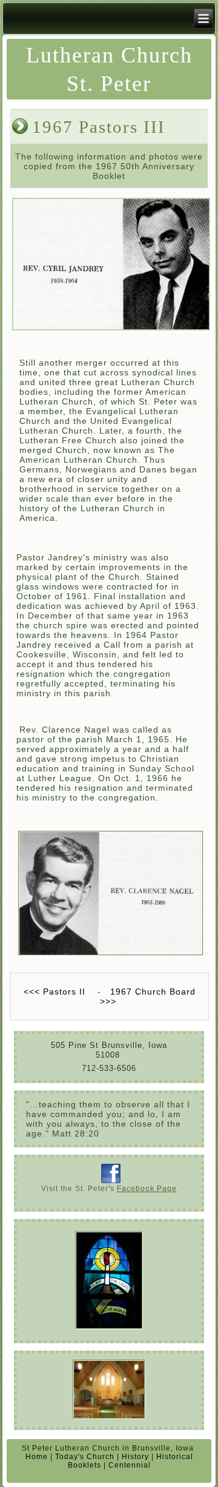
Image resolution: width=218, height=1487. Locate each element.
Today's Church (84, 1456)
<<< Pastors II (56, 991)
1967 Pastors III (98, 126)
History (135, 1456)
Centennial (129, 1465)
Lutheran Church (109, 55)
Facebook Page (147, 1188)
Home (36, 1456)
